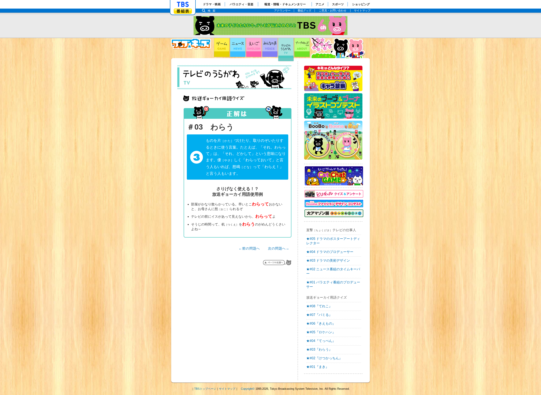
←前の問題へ (249, 248)
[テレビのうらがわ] (286, 48)
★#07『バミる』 (319, 315)
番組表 (183, 11)
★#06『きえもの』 (321, 323)
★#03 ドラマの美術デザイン (328, 260)
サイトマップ (227, 388)
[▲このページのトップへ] (277, 262)
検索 (212, 10)
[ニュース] (238, 48)
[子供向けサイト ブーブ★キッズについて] (302, 48)
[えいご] (254, 48)
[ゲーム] (222, 48)
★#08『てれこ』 (319, 306)
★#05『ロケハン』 (321, 332)
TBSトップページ (205, 388)
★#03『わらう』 (319, 349)
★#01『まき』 (317, 367)
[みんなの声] (270, 48)
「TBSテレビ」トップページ (182, 4)
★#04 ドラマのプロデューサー (329, 252)
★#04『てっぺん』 (321, 341)
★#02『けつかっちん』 (324, 358)
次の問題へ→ (278, 248)
